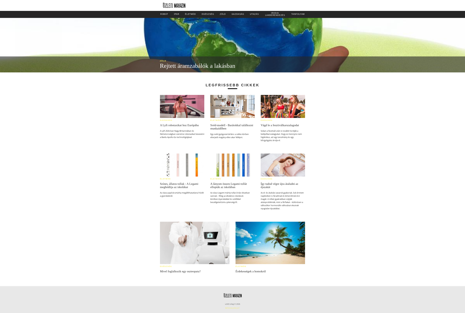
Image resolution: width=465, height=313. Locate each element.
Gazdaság (166, 120)
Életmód (215, 120)
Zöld (163, 61)
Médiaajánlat (232, 308)
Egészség (267, 120)
